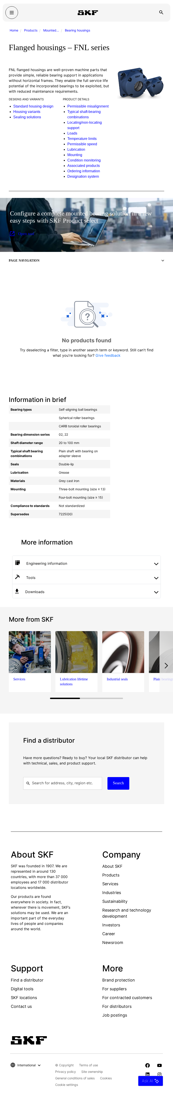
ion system (90, 176)
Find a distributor (27, 980)
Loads (72, 133)
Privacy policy (65, 1072)
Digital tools (22, 988)
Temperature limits (82, 139)
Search (118, 783)
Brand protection (118, 980)
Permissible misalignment (88, 106)
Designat (74, 176)
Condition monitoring (84, 160)
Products (30, 30)
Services (110, 883)
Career (108, 933)
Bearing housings (77, 30)
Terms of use (88, 1065)
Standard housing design (33, 106)
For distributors (117, 1006)
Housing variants (26, 112)
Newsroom (112, 942)
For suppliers (114, 988)
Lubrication (76, 149)
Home (14, 30)
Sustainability (114, 901)
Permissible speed (82, 144)
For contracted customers (127, 997)
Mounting (74, 155)
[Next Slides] (166, 665)
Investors (111, 925)
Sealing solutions (27, 117)
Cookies (106, 1078)
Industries (111, 892)
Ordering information (83, 171)
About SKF (112, 866)
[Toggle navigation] (11, 13)
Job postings (114, 1015)
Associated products (83, 166)
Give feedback (108, 355)
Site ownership (92, 1072)
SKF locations (24, 997)
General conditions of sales (75, 1078)
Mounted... (51, 30)
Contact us (21, 1006)
